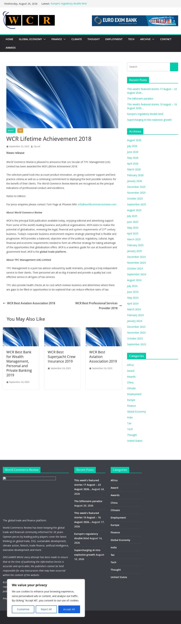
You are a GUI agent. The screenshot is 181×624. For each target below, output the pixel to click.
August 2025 (134, 210)
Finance (131, 405)
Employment (134, 394)
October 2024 (135, 268)
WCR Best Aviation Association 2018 (31, 303)
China (130, 382)
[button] (44, 39)
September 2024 (136, 274)
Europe (131, 400)
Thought (132, 435)
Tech (130, 429)
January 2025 (134, 251)
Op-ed (37, 146)
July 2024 (132, 286)
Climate (131, 388)
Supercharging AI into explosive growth (149, 119)
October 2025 (135, 198)
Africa (130, 365)
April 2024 (132, 303)
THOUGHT (93, 39)
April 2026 (132, 163)
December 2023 (136, 326)
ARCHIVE (145, 39)
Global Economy (136, 411)
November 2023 (136, 332)
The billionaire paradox (140, 98)
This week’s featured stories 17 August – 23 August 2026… (87, 485)
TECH (131, 39)
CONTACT (165, 39)
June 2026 (132, 152)
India (130, 417)
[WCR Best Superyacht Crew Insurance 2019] (62, 330)
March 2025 (134, 239)
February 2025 (135, 245)
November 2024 (136, 262)
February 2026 (135, 175)
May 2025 (132, 227)
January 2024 (134, 321)
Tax (20, 130)
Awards (131, 376)
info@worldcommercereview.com (97, 204)
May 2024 (132, 297)
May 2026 (132, 157)
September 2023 (136, 344)
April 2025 (132, 233)
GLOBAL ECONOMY (30, 39)
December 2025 (136, 187)
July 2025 (132, 216)
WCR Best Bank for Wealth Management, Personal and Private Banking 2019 (19, 363)
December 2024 (136, 256)
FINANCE (56, 39)
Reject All (46, 609)
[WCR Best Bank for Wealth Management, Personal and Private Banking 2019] (21, 330)
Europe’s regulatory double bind (69, 3)
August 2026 (134, 140)
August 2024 (134, 280)
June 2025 (132, 221)
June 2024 (132, 291)
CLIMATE (76, 39)
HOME (9, 39)
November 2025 (136, 192)
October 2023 (135, 338)
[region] (46, 598)
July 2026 (132, 146)
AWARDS (11, 47)
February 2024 (135, 315)
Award (11, 130)
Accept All (69, 609)
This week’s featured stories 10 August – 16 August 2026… (87, 517)
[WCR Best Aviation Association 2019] (104, 330)
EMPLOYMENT (113, 39)
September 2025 (136, 204)
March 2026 (134, 169)
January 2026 (134, 181)
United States (134, 440)
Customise (23, 609)
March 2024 (134, 309)
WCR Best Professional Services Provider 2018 (96, 305)
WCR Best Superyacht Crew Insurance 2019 (61, 357)
